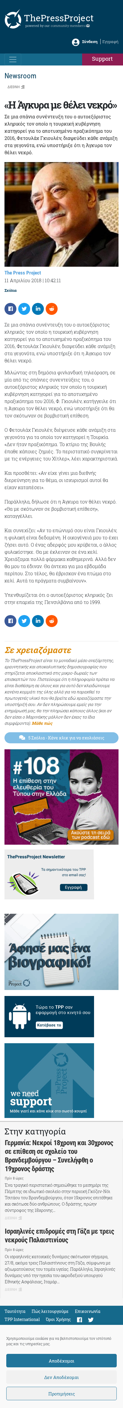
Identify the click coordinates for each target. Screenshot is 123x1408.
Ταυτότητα (14, 1311)
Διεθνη (13, 87)
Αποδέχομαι (61, 1361)
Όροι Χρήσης (58, 1319)
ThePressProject (59, 18)
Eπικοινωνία (87, 1311)
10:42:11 (53, 280)
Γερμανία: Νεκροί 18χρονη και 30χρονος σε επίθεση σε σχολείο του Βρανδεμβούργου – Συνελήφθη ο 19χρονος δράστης (59, 1156)
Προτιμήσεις (61, 1394)
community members (68, 25)
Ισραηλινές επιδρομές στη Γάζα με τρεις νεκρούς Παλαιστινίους (59, 1235)
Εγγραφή (110, 41)
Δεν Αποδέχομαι (61, 1377)
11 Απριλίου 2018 (22, 280)
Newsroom (20, 75)
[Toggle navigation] (12, 59)
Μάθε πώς (42, 723)
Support (102, 58)
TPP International (22, 1319)
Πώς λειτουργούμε (50, 1311)
